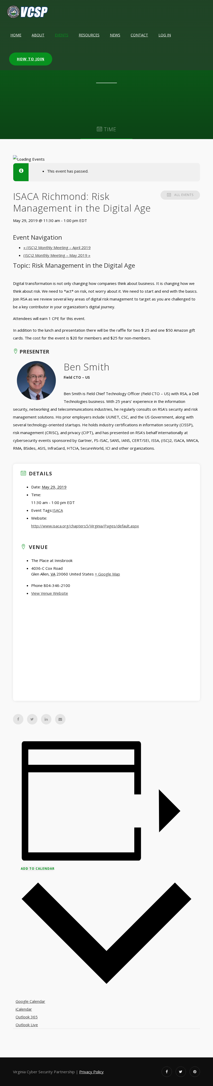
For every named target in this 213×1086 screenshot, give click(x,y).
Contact (139, 34)
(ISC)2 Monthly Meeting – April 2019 (57, 247)
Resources (89, 34)
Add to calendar (38, 868)
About (38, 34)
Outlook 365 (27, 1016)
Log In (164, 34)
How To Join (30, 58)
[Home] (28, 11)
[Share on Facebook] (18, 719)
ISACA (57, 510)
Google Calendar (30, 1001)
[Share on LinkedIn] (46, 719)
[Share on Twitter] (32, 719)
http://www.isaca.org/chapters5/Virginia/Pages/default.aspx (85, 525)
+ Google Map (107, 574)
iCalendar (24, 1009)
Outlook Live (27, 1024)
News (115, 34)
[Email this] (60, 719)
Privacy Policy (91, 1071)
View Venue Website (49, 593)
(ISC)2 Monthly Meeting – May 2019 (56, 255)
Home (15, 34)
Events (61, 34)
